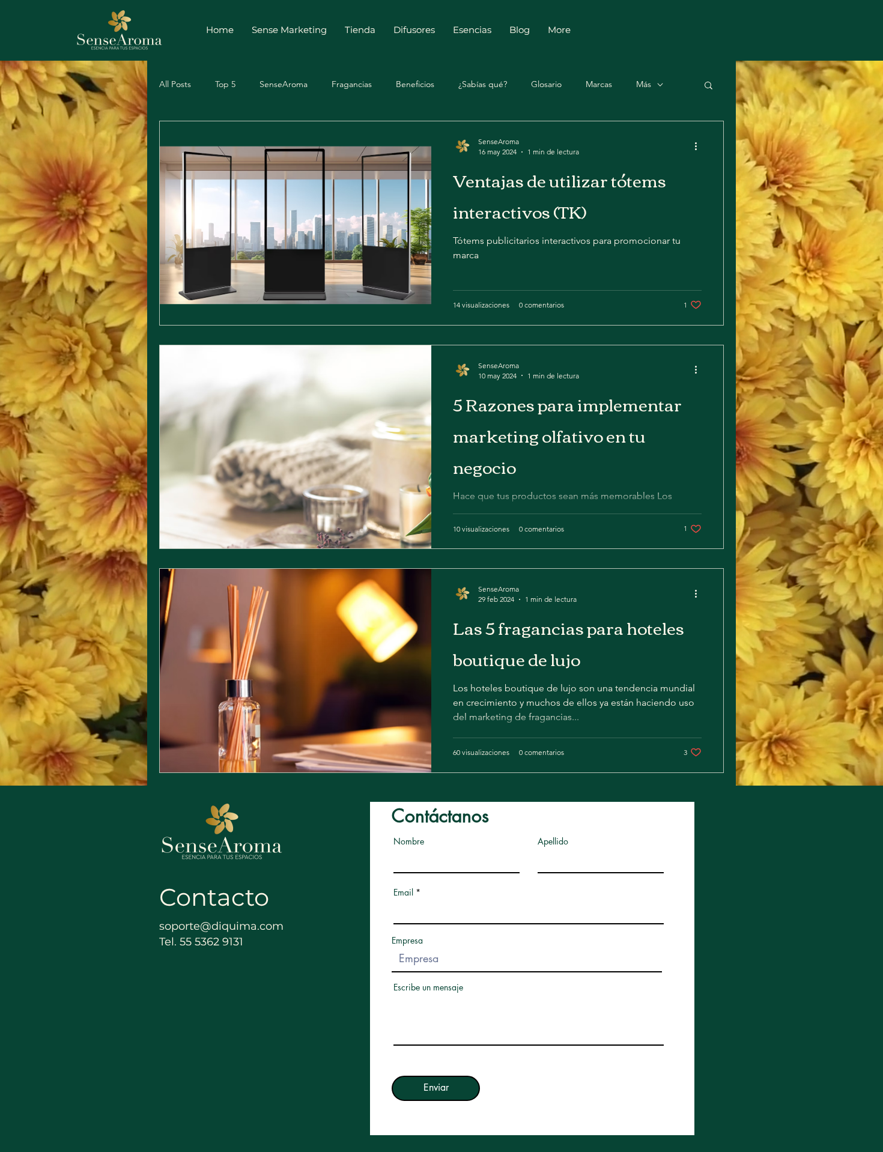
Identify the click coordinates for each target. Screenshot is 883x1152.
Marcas (599, 84)
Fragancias (352, 84)
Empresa (407, 940)
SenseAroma (283, 84)
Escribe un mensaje (428, 987)
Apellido (553, 841)
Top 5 (225, 84)
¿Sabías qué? (482, 84)
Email (403, 892)
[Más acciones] (700, 146)
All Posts (175, 84)
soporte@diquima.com (221, 926)
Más (643, 84)
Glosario (546, 84)
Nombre (408, 841)
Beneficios (415, 84)
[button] (708, 86)
